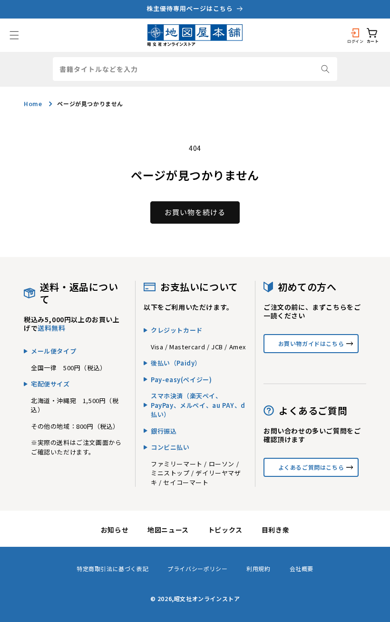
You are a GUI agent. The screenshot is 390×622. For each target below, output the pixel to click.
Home (33, 103)
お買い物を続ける (195, 212)
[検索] (325, 69)
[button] (14, 35)
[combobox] (195, 69)
